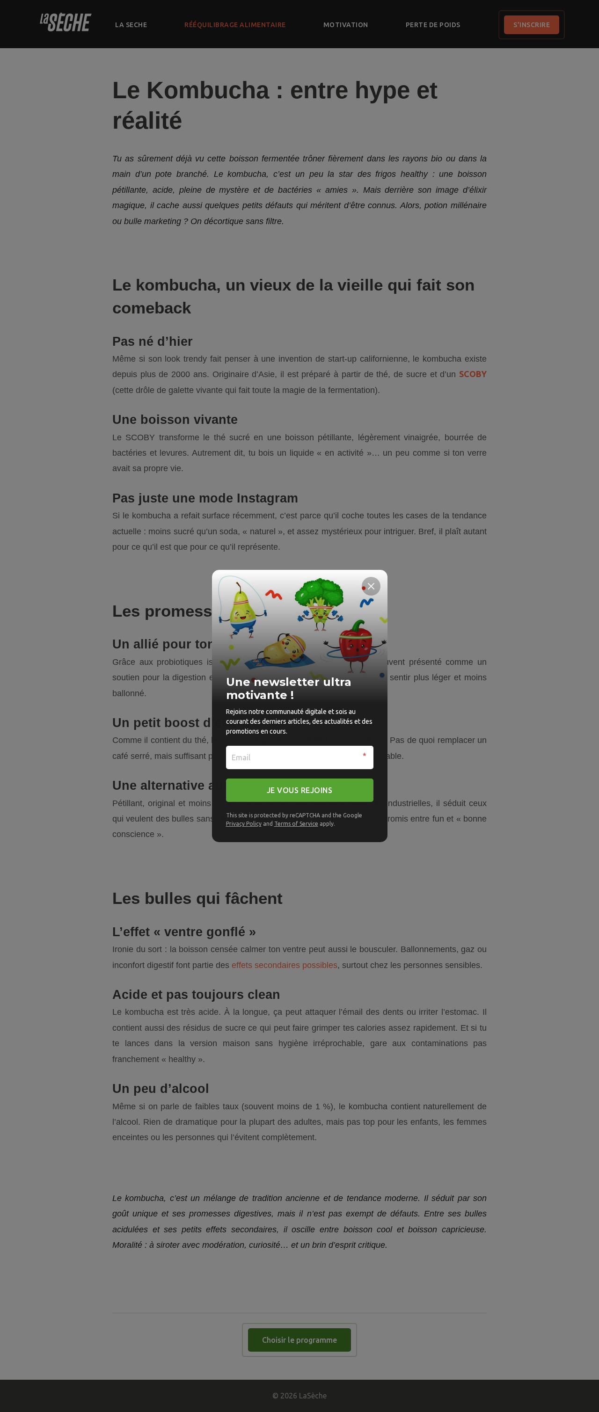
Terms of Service (296, 824)
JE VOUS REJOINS (300, 790)
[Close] (371, 586)
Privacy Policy (244, 824)
